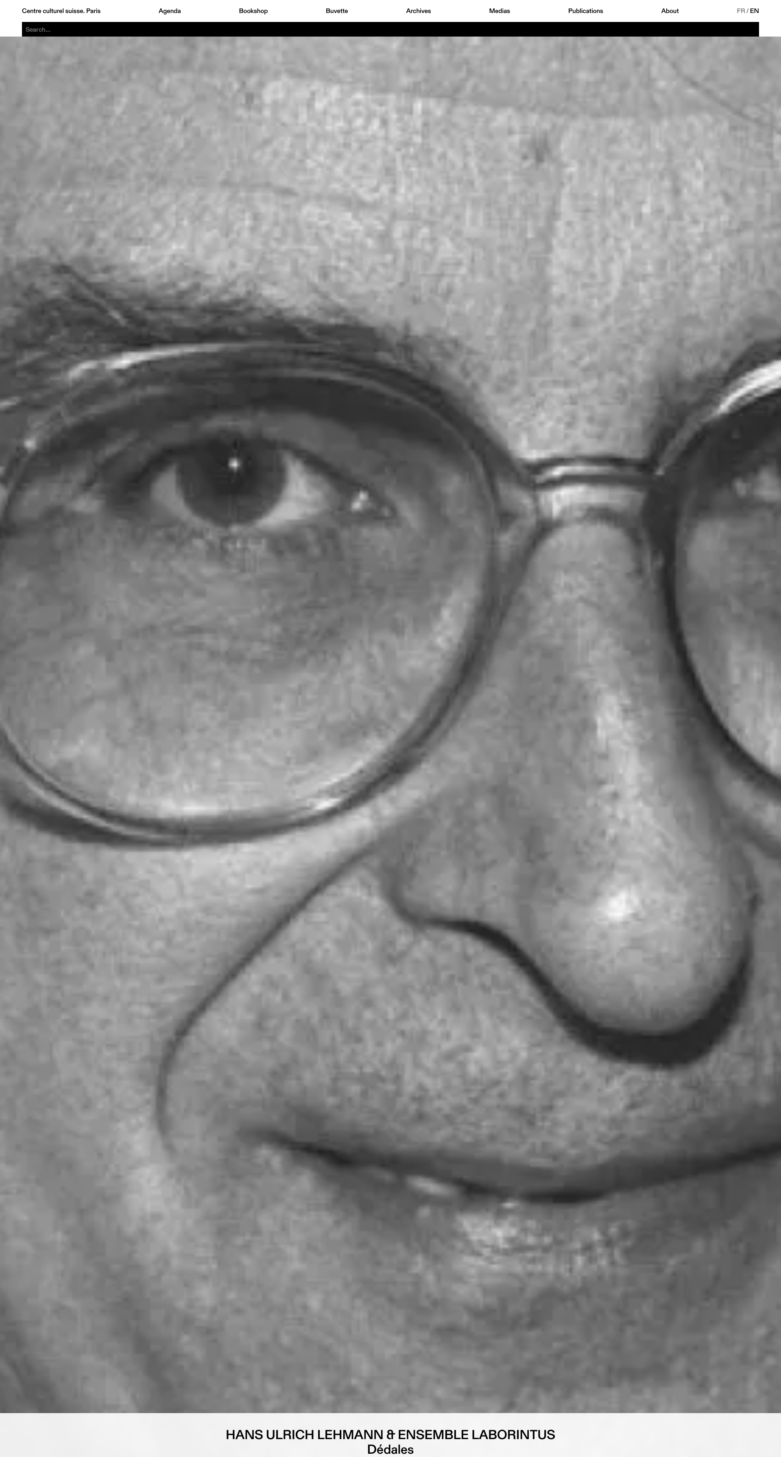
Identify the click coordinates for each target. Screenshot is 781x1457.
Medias (499, 11)
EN (754, 11)
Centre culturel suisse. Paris (61, 11)
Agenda (170, 11)
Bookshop (253, 11)
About (670, 11)
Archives (418, 11)
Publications (585, 11)
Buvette (337, 11)
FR (741, 11)
